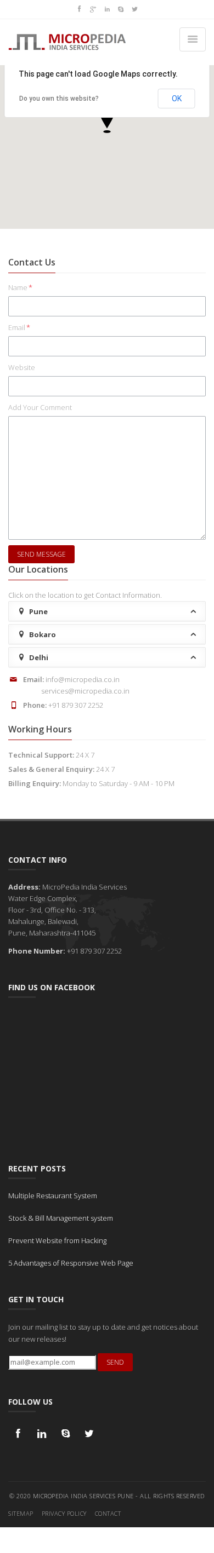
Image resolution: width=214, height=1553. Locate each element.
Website (21, 367)
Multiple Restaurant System (52, 1195)
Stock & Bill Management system (60, 1218)
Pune (37, 611)
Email (19, 327)
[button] (107, 119)
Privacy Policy (64, 1513)
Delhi (37, 657)
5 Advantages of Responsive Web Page (70, 1263)
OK (177, 98)
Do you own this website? (59, 98)
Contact (108, 1513)
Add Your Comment (40, 407)
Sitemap (20, 1513)
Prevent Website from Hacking (57, 1240)
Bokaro (41, 634)
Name (20, 287)
